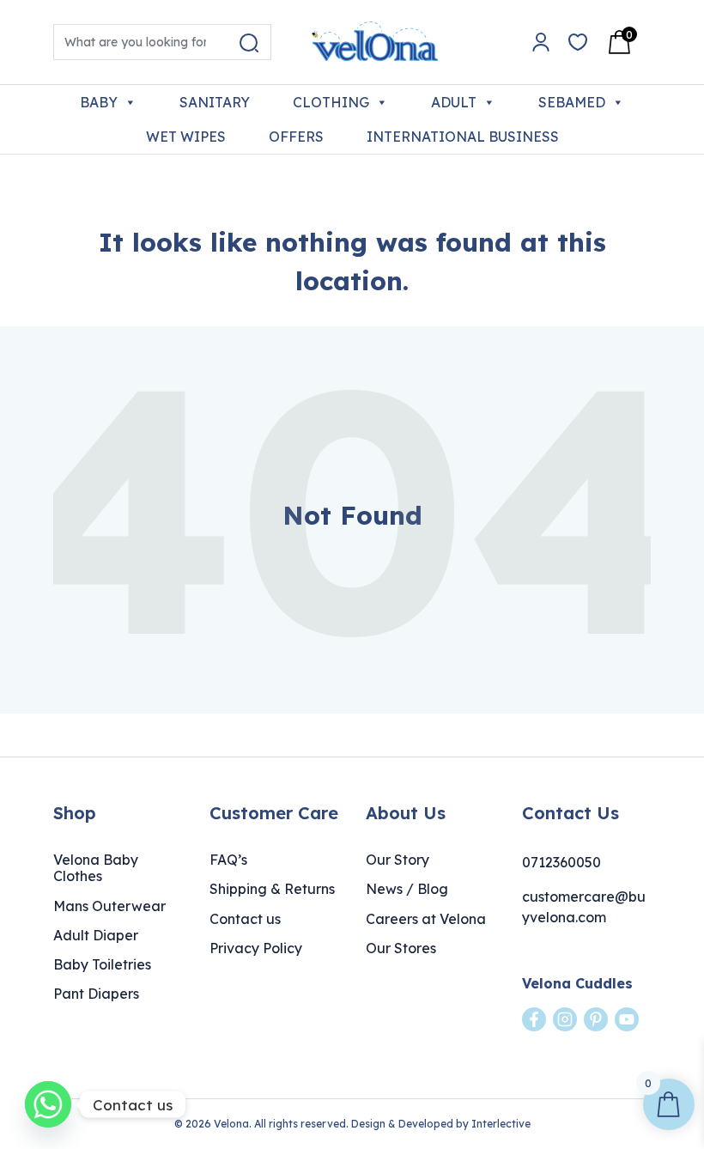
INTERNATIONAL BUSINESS (463, 136)
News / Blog (407, 888)
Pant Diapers (96, 993)
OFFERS (296, 136)
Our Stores (401, 948)
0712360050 (561, 862)
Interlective (501, 1123)
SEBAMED (571, 102)
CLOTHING (331, 102)
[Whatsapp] (48, 1104)
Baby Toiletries (102, 964)
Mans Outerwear (109, 906)
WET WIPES (186, 136)
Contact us (245, 918)
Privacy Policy (255, 948)
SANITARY (214, 102)
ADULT (453, 102)
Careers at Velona (426, 918)
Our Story (397, 859)
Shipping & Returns (272, 888)
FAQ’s (228, 859)
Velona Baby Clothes (95, 868)
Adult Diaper (95, 935)
